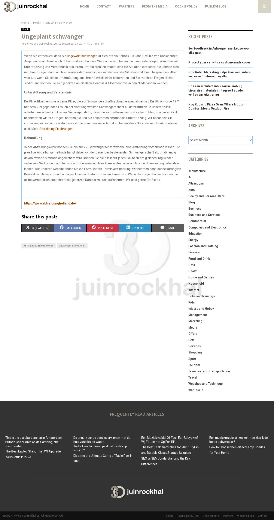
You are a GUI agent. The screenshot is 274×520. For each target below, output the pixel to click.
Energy (193, 240)
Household (196, 283)
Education (195, 233)
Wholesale (195, 390)
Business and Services (204, 214)
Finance (194, 252)
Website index (245, 515)
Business (194, 208)
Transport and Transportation (209, 371)
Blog (191, 202)
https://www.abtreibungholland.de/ (50, 203)
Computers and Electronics (207, 227)
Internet (193, 290)
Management (197, 315)
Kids (191, 302)
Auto (191, 190)
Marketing (195, 321)
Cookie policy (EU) (188, 515)
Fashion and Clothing (203, 246)
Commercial (197, 221)
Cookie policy (186, 6)
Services (194, 346)
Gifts (191, 265)
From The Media (154, 6)
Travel (192, 377)
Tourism (194, 365)
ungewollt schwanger (82, 56)
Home (84, 6)
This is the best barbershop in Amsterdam (33, 437)
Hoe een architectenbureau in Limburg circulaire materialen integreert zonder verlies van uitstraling (216, 90)
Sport (192, 359)
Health (25, 29)
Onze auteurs (211, 515)
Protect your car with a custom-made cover (219, 62)
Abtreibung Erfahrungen (56, 129)
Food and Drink (199, 258)
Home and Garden (201, 277)
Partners (126, 6)
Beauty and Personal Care (206, 196)
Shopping (195, 352)
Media (192, 327)
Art (190, 177)
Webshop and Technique (205, 383)
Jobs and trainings (201, 296)
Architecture (197, 171)
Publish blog (215, 6)
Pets (191, 340)
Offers (192, 333)
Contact (104, 6)
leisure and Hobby (201, 308)
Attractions (196, 183)
